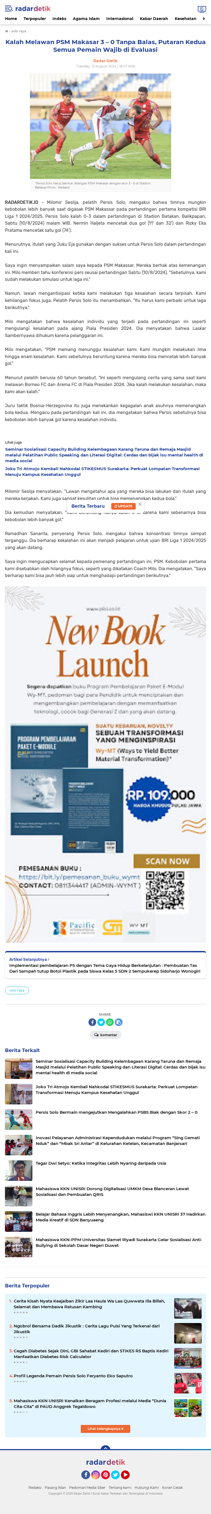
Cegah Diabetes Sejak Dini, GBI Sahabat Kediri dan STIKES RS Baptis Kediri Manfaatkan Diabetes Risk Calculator (91, 1353)
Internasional (119, 18)
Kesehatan (185, 18)
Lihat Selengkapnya (104, 1429)
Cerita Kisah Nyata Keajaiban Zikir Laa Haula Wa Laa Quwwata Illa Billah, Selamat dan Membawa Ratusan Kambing (89, 1303)
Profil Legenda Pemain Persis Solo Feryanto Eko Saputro (73, 1375)
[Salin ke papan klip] (119, 1022)
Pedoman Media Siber (87, 1488)
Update (124, 506)
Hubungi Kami (147, 1488)
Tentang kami (120, 1488)
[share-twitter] (101, 1022)
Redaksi (35, 1488)
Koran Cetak (172, 1488)
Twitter (118, 1481)
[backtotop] (105, 1450)
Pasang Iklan (55, 1488)
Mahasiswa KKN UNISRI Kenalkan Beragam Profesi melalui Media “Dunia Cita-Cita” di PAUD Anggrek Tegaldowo (90, 1403)
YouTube (129, 1481)
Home (11, 18)
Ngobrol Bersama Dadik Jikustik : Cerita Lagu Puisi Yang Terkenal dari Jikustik (87, 1328)
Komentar (108, 1035)
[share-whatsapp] (110, 1022)
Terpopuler (35, 18)
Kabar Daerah (154, 18)
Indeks (59, 18)
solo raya (17, 990)
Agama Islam (86, 18)
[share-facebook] (92, 1022)
